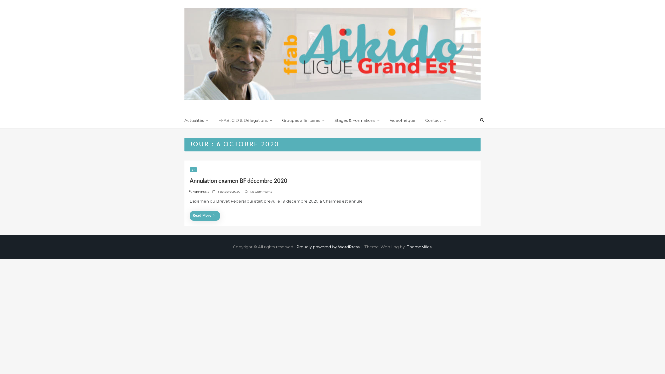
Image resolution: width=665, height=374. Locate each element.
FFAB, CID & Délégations (243, 120)
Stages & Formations (355, 120)
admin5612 (201, 191)
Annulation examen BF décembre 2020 (238, 181)
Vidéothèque (402, 120)
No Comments (261, 191)
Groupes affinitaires (301, 120)
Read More (202, 215)
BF (193, 169)
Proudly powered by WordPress (328, 246)
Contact (433, 120)
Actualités (194, 120)
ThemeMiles (419, 246)
